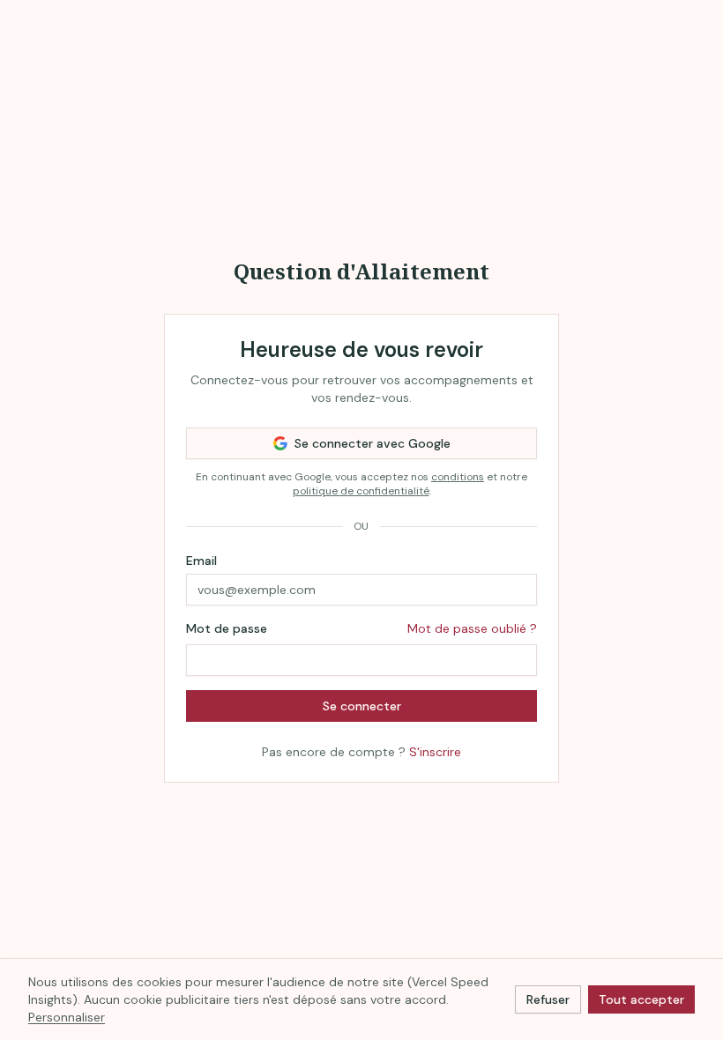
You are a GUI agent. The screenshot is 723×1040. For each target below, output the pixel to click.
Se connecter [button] (362, 706)
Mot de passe (226, 628)
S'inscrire (435, 752)
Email (201, 560)
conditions (457, 477)
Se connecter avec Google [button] (372, 443)
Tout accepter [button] (641, 999)
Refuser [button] (548, 999)
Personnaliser (66, 1017)
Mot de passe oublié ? (472, 628)
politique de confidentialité (361, 491)
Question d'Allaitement (361, 271)
